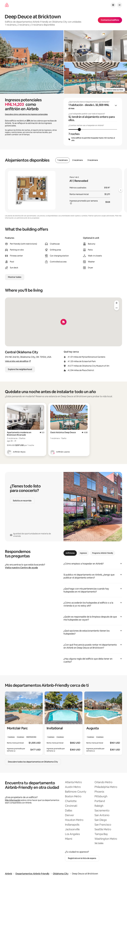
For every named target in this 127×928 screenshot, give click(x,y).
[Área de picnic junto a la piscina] (95, 78)
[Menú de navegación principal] (119, 4)
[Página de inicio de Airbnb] (7, 5)
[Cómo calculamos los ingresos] (71, 203)
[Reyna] (9, 452)
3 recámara (92, 160)
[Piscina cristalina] (32, 62)
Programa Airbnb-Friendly (102, 553)
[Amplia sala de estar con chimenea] (95, 46)
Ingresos (83, 553)
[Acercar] (116, 302)
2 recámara (77, 160)
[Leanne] (52, 452)
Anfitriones (70, 553)
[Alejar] (116, 307)
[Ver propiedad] (24, 723)
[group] (93, 122)
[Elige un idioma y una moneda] (113, 4)
